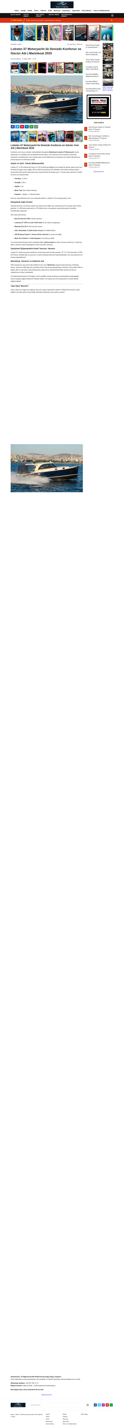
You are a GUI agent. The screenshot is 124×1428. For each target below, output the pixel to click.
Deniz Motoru (86, 10)
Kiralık (23, 10)
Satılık (30, 10)
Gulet (50, 10)
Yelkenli (43, 10)
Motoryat (57, 10)
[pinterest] (27, 127)
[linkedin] (22, 127)
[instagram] (103, 1404)
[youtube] (107, 1404)
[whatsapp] (111, 1404)
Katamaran (66, 10)
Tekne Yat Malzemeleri (101, 10)
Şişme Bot (76, 10)
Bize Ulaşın (84, 1414)
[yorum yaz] (36, 127)
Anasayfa (13, 44)
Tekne (36, 10)
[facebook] (13, 127)
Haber (17, 10)
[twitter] (17, 127)
